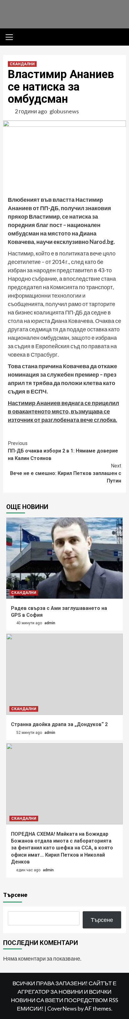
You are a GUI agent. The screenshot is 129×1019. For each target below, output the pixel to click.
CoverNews (62, 1008)
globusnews (64, 111)
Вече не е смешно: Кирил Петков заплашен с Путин (65, 473)
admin (49, 623)
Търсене (15, 894)
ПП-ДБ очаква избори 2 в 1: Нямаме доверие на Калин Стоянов (63, 450)
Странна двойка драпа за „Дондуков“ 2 (59, 724)
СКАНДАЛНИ (22, 64)
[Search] (119, 38)
